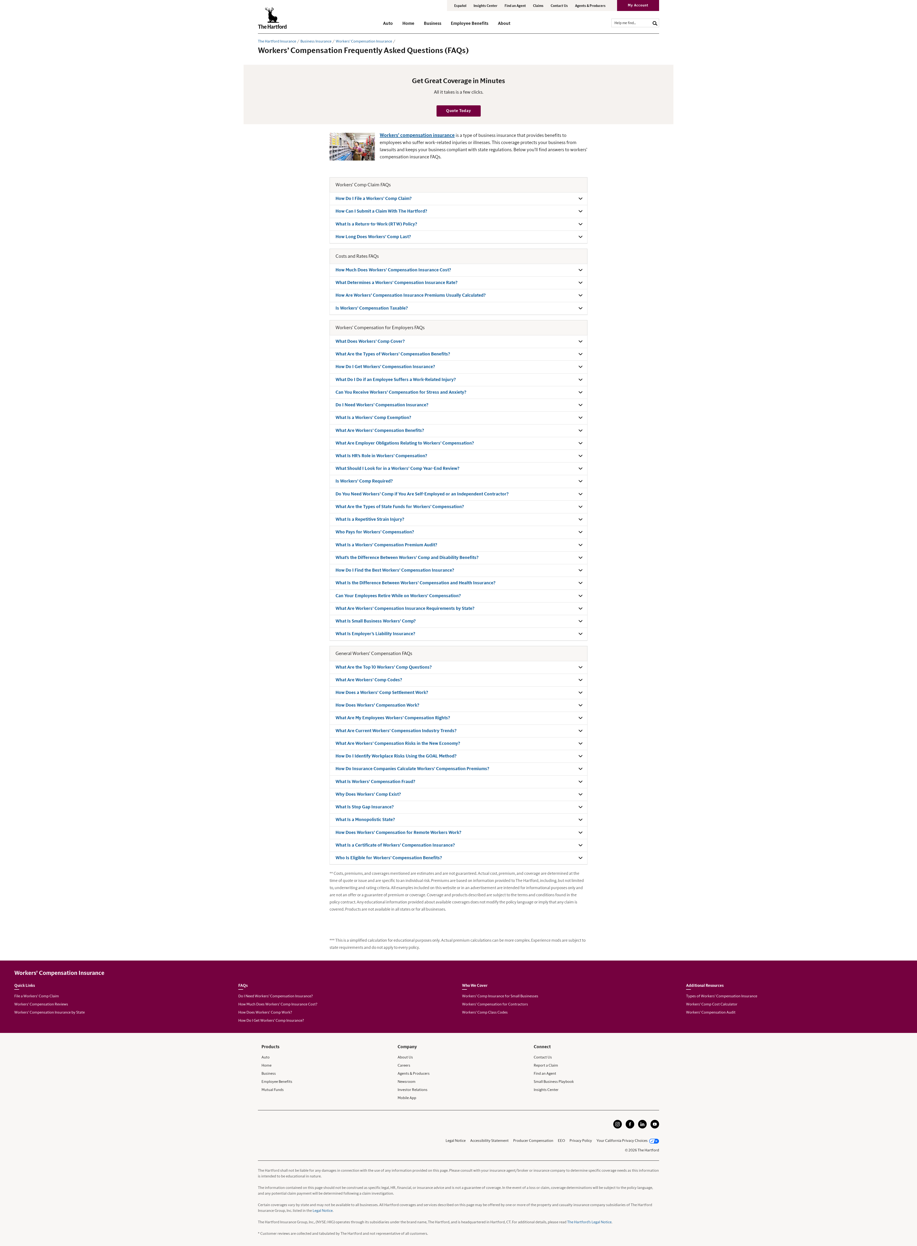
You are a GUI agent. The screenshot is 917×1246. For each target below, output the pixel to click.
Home (266, 1065)
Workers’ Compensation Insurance (364, 41)
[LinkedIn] (642, 1127)
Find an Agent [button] (515, 6)
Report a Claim (546, 1065)
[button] (388, 25)
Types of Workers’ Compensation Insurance (721, 996)
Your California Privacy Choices (622, 1141)
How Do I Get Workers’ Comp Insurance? (271, 1020)
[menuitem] (392, 25)
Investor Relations (412, 1090)
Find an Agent (545, 1073)
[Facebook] (630, 1127)
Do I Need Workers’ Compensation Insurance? (275, 996)
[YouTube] (654, 1127)
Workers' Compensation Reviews (41, 1004)
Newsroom (407, 1082)
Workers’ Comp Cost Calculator (711, 1004)
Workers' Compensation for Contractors (495, 1004)
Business (268, 1073)
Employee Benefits (276, 1082)
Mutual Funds (272, 1090)
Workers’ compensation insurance (417, 135)
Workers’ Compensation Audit (711, 1012)
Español (460, 6)
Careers (404, 1065)
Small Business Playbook (554, 1082)
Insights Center (485, 6)
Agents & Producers (590, 6)
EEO (561, 1141)
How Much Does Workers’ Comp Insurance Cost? (277, 1004)
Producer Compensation (533, 1141)
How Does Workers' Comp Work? (265, 1012)
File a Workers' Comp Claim (36, 996)
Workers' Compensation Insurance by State (49, 1012)
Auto (265, 1057)
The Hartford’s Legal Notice (589, 1222)
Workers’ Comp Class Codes (485, 1012)
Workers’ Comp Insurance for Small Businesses (500, 996)
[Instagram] (617, 1127)
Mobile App (407, 1098)
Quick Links (24, 986)
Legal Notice (456, 1141)
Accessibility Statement (489, 1141)
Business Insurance (315, 41)
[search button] (655, 23)
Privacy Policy (581, 1141)
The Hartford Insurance (277, 41)
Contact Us (559, 6)
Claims (538, 6)
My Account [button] (638, 5)
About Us (405, 1057)
